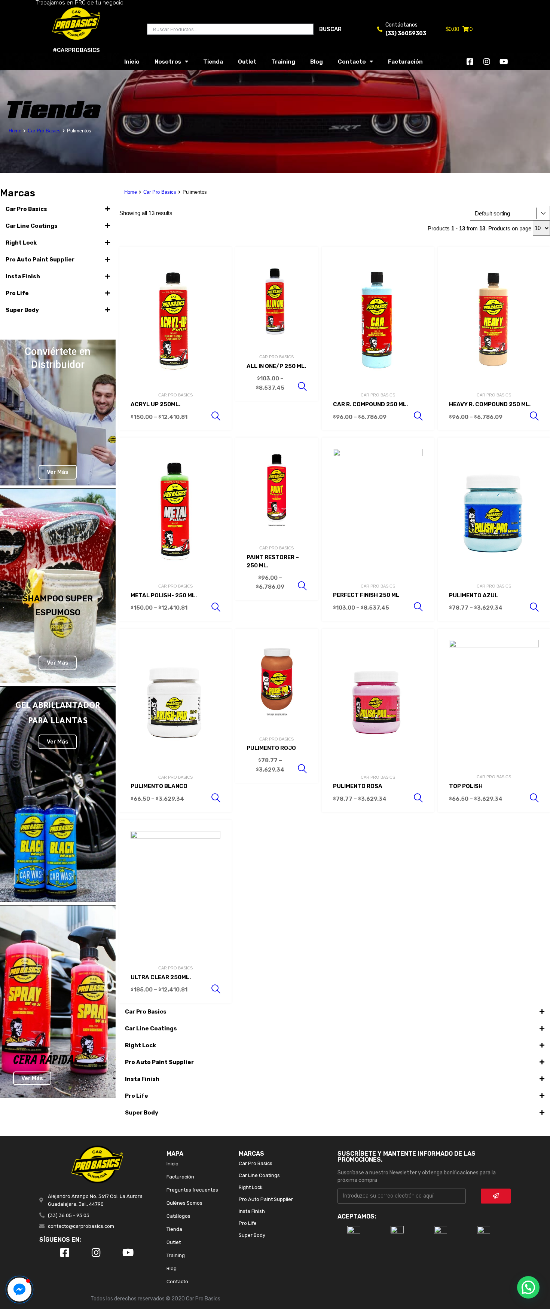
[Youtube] (503, 61)
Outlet (247, 61)
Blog (316, 61)
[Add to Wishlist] (219, 260)
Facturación (405, 61)
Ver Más (57, 472)
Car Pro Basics (44, 131)
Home (15, 131)
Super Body (22, 310)
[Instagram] (486, 61)
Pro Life (17, 293)
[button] (58, 208)
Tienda (213, 61)
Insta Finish (23, 276)
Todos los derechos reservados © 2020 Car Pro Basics (155, 1299)
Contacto (352, 61)
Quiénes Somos (184, 1203)
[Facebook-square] (469, 61)
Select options (215, 416)
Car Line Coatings (32, 226)
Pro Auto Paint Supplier (40, 259)
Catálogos (178, 1216)
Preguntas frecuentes (192, 1190)
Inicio (132, 61)
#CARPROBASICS (76, 50)
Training (283, 61)
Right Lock (21, 242)
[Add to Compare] (219, 273)
